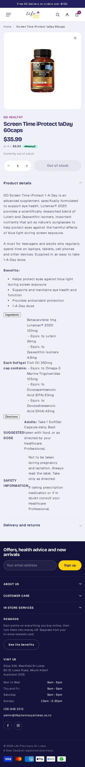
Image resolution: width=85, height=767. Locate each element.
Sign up (70, 565)
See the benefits (21, 644)
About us (11, 584)
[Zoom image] (75, 38)
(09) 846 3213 (13, 709)
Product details (17, 183)
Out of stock (58, 165)
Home (7, 26)
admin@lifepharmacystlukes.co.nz (27, 715)
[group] (42, 70)
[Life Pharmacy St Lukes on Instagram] (18, 725)
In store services (18, 608)
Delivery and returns (21, 525)
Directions (11, 416)
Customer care (16, 596)
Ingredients (12, 314)
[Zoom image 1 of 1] (42, 70)
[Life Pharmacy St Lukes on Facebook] (7, 725)
